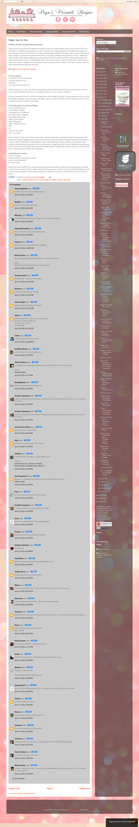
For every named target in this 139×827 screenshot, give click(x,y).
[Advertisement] (111, 570)
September (105, 109)
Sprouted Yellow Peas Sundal (106, 455)
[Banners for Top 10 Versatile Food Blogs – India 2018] (113, 60)
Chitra (17, 336)
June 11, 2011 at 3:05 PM (24, 718)
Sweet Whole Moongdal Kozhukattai (106, 398)
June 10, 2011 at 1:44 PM (24, 389)
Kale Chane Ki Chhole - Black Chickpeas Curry (106, 216)
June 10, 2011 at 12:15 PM (24, 308)
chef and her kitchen (22, 427)
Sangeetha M (20, 685)
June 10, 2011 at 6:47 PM (24, 633)
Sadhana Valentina (22, 545)
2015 (101, 84)
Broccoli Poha (106, 183)
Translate (113, 45)
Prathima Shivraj (21, 349)
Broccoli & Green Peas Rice (106, 132)
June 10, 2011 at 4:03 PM (24, 511)
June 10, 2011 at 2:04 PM (24, 433)
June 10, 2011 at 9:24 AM (24, 221)
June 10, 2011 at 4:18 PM (24, 538)
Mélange (18, 215)
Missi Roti (104, 230)
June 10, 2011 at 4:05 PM (24, 524)
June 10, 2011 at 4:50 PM (24, 564)
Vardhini (18, 454)
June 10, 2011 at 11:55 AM (24, 295)
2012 (101, 94)
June (103, 119)
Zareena (18, 242)
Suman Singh (20, 302)
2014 (101, 88)
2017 (101, 78)
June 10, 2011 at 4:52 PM (24, 578)
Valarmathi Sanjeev (22, 228)
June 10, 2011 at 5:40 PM (24, 605)
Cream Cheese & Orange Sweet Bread (106, 321)
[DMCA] (102, 528)
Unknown (18, 612)
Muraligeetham (20, 382)
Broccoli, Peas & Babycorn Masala (106, 202)
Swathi (17, 699)
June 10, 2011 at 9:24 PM (24, 691)
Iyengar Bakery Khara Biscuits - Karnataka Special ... (106, 298)
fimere (17, 625)
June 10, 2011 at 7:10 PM (24, 647)
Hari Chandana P (21, 476)
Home (11, 31)
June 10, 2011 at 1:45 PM (24, 404)
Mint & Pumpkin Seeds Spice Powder (106, 473)
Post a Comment (19, 778)
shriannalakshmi (21, 189)
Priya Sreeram (20, 641)
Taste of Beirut (20, 752)
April (103, 482)
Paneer (53, 180)
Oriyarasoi (18, 598)
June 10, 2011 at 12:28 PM (24, 342)
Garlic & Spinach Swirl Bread (106, 340)
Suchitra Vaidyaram (22, 396)
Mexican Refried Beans (104, 260)
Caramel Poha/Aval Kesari (105, 139)
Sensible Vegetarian (22, 505)
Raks (17, 440)
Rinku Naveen (20, 255)
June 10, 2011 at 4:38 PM (24, 551)
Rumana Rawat (20, 275)
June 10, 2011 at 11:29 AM (24, 282)
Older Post (84, 788)
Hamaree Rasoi (20, 362)
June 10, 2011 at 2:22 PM (24, 446)
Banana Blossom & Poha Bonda (106, 195)
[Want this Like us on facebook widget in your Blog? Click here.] (136, 825)
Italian (48, 180)
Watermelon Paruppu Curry (105, 448)
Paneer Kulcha (106, 393)
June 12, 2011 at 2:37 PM (24, 745)
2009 (101, 498)
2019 (101, 72)
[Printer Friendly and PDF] (11, 177)
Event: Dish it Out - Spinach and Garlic (28, 464)
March (103, 485)
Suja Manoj (19, 558)
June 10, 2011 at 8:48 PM (24, 678)
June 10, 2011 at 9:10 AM (24, 195)
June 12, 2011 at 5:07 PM (24, 758)
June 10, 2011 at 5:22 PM (24, 591)
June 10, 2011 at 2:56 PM (24, 484)
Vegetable (67, 180)
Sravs (17, 518)
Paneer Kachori (106, 467)
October (104, 106)
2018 (101, 75)
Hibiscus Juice (106, 357)
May (102, 478)
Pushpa (18, 532)
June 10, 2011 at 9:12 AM (24, 208)
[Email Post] (49, 177)
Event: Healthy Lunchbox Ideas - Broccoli (29, 466)
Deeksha (18, 289)
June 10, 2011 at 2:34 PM (24, 469)
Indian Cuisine (20, 481)
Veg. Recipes (21, 31)
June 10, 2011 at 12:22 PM (24, 328)
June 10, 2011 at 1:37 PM (24, 375)
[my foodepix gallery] (123, 175)
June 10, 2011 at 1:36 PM (24, 355)
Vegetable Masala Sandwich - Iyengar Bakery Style (106, 237)
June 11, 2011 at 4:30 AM (24, 705)
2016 (101, 81)
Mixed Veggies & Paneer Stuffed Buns (106, 289)
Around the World (69, 31)
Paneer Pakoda (106, 127)
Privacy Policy (84, 31)
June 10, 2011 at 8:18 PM (24, 660)
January (104, 491)
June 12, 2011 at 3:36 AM (24, 731)
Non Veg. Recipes (36, 31)
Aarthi (17, 654)
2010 (101, 495)
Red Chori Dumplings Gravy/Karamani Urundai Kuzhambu (106, 364)
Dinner (42, 180)
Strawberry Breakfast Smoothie (105, 462)
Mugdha (18, 202)
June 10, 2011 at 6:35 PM (24, 618)
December (105, 100)
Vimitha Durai (20, 572)
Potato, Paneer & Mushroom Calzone (106, 352)
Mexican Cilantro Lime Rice (106, 188)
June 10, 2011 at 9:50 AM (24, 235)
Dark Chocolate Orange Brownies (106, 333)
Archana (18, 739)
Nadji (17, 315)
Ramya (17, 712)
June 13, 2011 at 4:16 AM (24, 774)
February (104, 488)
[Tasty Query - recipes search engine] (121, 186)
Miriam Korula (20, 765)
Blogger (92, 810)
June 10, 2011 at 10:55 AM (24, 248)
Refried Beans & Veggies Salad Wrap (106, 225)
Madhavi (18, 667)
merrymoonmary (73, 810)
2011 (101, 97)
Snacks (59, 180)
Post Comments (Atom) (26, 793)
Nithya (17, 585)
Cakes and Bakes (53, 31)
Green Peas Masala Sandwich (105, 267)
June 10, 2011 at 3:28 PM (24, 498)
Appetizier (25, 180)
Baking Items (34, 180)
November (105, 103)
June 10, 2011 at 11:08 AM (24, 268)
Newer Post (14, 788)
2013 (101, 91)
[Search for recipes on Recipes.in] (102, 549)
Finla (16, 492)
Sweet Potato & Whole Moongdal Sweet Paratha (106, 421)
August (103, 112)
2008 (101, 501)
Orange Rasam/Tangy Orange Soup (106, 373)
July (102, 116)
